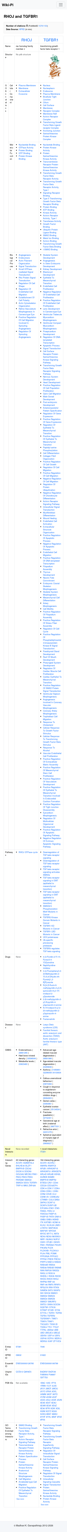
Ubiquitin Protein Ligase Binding (50, 231)
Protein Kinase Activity (49, 149)
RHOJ (26, 39)
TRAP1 (50, 1321)
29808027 (47, 1143)
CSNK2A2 (54, 1196)
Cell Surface (48, 105)
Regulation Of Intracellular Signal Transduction (51, 1453)
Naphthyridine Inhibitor (49, 967)
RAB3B (50, 1267)
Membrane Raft (50, 113)
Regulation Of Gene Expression (52, 415)
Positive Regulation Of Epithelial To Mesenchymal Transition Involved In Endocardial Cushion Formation (51, 794)
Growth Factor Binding (49, 225)
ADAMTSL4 (28, 1162)
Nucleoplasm (49, 88)
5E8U (53, 1402)
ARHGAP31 (45, 1171)
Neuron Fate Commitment (49, 579)
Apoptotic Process (51, 345)
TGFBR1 (51, 39)
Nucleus (46, 85)
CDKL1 (49, 1191)
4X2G (42, 1399)
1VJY (48, 1385)
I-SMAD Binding (50, 249)
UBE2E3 (49, 1332)
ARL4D (43, 1174)
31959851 (56, 1069)
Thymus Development (49, 573)
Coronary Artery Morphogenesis (50, 712)
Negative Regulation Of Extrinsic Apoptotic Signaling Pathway (52, 842)
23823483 (23, 1063)
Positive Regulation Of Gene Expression (52, 420)
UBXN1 (43, 1335)
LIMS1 (58, 1225)
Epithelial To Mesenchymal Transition (49, 280)
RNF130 (51, 1281)
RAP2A (48, 1270)
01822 (43, 1354)
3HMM (43, 1394)
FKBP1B (44, 1216)
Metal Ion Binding (51, 238)
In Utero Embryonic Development (51, 265)
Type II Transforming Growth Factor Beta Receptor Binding (52, 201)
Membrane (23, 88)
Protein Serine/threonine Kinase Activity (50, 156)
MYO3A (52, 1230)
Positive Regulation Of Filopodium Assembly (51, 614)
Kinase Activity (50, 212)
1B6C (42, 1382)
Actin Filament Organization (25, 262)
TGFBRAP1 (45, 1318)
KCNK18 (56, 1222)
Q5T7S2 (44, 1377)
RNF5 (50, 1284)
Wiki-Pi (7, 5)
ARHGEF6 (56, 1171)
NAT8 (56, 1233)
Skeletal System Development (50, 256)
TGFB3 (43, 1315)
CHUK (49, 1193)
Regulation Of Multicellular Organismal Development (49, 822)
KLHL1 (43, 1225)
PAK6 (30, 1176)
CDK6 (42, 1191)
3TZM (42, 1396)
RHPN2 (43, 1281)
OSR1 (43, 1242)
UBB (56, 1329)
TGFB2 (58, 1312)
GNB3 (49, 1219)
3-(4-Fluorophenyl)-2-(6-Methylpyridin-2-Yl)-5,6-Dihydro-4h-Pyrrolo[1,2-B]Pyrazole (52, 976)
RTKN (56, 1287)
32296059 (47, 1072)
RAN (42, 1270)
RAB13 (50, 1261)
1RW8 (43, 1385)
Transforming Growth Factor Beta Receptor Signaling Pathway (52, 369)
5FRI (47, 1408)
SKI (42, 1293)
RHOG (43, 1278)
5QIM (42, 1411)
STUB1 (51, 1309)
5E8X (48, 1405)
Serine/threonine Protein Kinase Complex (50, 136)
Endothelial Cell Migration (50, 553)
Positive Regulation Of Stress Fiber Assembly (51, 623)
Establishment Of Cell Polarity (26, 299)
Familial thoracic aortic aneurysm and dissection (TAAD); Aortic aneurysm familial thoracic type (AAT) (52, 1037)
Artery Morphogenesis (50, 604)
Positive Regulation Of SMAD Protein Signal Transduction (52, 688)
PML (48, 1253)
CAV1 (50, 1182)
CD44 (55, 1182)
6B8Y (48, 1413)
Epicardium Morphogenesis (50, 814)
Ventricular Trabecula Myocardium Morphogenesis (52, 317)
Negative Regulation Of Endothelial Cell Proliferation (52, 294)
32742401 (47, 1117)
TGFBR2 (51, 1315)
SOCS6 (56, 1304)
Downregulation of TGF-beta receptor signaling (51, 855)
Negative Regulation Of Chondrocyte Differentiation (52, 495)
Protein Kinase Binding (25, 157)
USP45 (43, 1338)
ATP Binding (48, 209)
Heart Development (51, 382)
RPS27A (44, 1287)
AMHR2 (43, 1165)
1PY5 (53, 1382)
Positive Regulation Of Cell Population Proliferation (51, 388)
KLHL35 (50, 1225)
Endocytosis (24, 257)
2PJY (42, 1388)
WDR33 (43, 1341)
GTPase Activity (26, 147)
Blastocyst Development (49, 273)
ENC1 (51, 1208)
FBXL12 (51, 1210)
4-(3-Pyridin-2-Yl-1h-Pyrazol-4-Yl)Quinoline (52, 959)
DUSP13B (52, 1205)
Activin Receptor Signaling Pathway (51, 503)
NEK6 (42, 1236)
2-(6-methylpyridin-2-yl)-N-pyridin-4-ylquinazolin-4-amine (52, 1002)
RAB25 (57, 1261)
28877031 (54, 1126)
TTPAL (43, 1329)
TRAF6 (43, 1321)
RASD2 (55, 1270)
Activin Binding (50, 240)
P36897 (52, 1374)
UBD (42, 1332)
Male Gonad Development (49, 398)
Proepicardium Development (49, 333)
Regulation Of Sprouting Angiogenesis (25, 334)
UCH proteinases (50, 937)
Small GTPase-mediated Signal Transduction (26, 272)
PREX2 (57, 1259)
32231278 (47, 1131)
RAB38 (43, 1267)
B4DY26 (52, 1371)
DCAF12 (51, 1202)
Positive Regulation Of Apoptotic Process (51, 538)
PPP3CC (54, 1256)
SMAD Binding (49, 235)
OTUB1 (49, 1242)
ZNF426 (32, 1185)
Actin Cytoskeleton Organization (27, 304)
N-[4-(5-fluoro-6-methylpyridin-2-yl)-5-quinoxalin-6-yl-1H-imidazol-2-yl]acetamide (52, 991)
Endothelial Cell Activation (50, 522)
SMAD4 (19, 1182)
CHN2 (42, 1193)
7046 (42, 1346)
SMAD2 (27, 1179)
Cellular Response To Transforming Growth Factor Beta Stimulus (52, 740)
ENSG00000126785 (25, 1363)
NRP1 (42, 1239)
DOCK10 (20, 1171)
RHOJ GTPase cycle (28, 852)
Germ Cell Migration (52, 393)
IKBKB (55, 1219)
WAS (25, 1185)
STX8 (57, 1309)
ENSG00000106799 (49, 1363)
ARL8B (50, 1174)
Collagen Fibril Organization (49, 457)
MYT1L (50, 1233)
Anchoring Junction (51, 130)
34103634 (56, 1072)
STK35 (52, 1307)
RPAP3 (57, 1284)
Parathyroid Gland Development (51, 653)
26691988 (47, 1058)
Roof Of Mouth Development (49, 658)
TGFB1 (51, 1312)
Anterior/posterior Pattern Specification (52, 409)
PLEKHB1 (44, 1250)
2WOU (55, 1388)
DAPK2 (43, 1202)
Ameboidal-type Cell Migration (28, 1483)
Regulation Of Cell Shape (27, 285)
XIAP (50, 1341)
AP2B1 (43, 1168)
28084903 (47, 1097)
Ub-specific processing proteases (48, 942)
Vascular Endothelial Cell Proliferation (52, 755)
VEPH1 (50, 1338)
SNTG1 (43, 1304)
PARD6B (20, 1179)
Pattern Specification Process (28, 1458)
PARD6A (50, 1244)
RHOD (58, 1276)
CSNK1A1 (44, 1196)
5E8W (43, 1405)
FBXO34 (44, 1213)
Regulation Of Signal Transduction (52, 1475)
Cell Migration (25, 1478)
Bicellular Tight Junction (49, 98)
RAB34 (52, 1264)
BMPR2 (52, 1179)
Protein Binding (25, 150)
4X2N (59, 1399)
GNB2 (43, 1219)
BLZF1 (28, 1165)
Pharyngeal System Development (52, 664)
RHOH (50, 1278)
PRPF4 (43, 1261)
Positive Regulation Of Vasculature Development (51, 781)
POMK (54, 1253)
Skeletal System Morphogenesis (50, 593)
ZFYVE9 (57, 1341)
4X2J (48, 1399)
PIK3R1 (58, 1244)
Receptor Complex (51, 110)
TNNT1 (54, 1318)
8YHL (48, 1416)
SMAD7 (43, 1301)
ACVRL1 (51, 1162)
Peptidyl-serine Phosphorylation (50, 449)
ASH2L (57, 1174)
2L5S (54, 1385)
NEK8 (48, 1236)
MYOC (43, 1233)
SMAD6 (51, 1298)
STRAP (43, 1309)
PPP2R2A (44, 1256)
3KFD (54, 1394)
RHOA (51, 1276)
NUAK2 (49, 1239)
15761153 (42, 25)
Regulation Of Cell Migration (51, 469)
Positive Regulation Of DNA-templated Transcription (51, 560)
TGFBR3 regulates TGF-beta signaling (51, 950)
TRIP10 (19, 1185)
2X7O (42, 1391)
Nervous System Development (50, 378)
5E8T (48, 1402)
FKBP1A (52, 1213)
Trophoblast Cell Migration (50, 718)
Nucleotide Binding (27, 144)
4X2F (54, 1396)
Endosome (48, 90)
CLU (54, 1193)
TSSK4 (43, 1326)
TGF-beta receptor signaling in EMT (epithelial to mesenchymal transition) (51, 883)
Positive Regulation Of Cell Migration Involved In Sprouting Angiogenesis (27, 323)
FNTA (51, 1216)
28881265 (23, 1052)
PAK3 (18, 1176)
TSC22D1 (44, 1324)
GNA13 (58, 1216)
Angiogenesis (25, 254)
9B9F (54, 1416)
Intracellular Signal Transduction (51, 508)
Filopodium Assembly (48, 568)
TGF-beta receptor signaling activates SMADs (51, 872)
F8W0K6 (44, 1374)
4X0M (48, 1396)
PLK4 (42, 1253)
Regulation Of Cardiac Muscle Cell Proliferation (52, 671)
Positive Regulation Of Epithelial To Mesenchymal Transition (51, 440)
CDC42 (28, 1168)
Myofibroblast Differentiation (49, 514)
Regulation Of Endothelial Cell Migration (26, 291)
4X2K (53, 1399)
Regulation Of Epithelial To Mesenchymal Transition (49, 429)
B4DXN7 (44, 1371)
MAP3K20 (53, 1227)
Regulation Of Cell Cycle (51, 630)
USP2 (57, 1335)
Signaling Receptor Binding (51, 194)
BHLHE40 (20, 1165)
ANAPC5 (52, 1165)
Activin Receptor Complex (50, 118)
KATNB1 (48, 1222)
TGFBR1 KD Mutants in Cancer (51, 927)
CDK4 (57, 1188)
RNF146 (44, 1284)
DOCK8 (27, 1171)
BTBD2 (43, 1182)
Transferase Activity (52, 221)
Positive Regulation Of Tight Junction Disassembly (51, 807)
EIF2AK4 (44, 1208)
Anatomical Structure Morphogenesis (25, 1473)
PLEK (50, 1247)
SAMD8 (43, 1290)
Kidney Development (52, 269)
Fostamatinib (49, 1019)
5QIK (52, 1408)
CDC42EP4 (52, 1185)
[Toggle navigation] (60, 5)
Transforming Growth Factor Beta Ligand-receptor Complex (52, 125)
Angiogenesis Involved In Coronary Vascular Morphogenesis (52, 703)
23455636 (47, 1066)
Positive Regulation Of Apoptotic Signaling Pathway (51, 832)
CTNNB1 (44, 1199)
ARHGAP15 (52, 1168)
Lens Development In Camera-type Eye (52, 310)
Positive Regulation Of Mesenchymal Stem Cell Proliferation (51, 771)
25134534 (55, 1109)
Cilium (46, 102)
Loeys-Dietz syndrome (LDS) (50, 1026)
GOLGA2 (20, 1174)
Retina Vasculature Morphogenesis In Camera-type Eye (27, 311)
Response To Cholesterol (49, 723)
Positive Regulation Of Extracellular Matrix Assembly (51, 761)
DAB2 (57, 1199)
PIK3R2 (43, 1247)
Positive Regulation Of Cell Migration (51, 474)
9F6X (59, 1416)
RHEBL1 (44, 1276)
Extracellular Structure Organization (48, 529)
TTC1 (49, 1326)
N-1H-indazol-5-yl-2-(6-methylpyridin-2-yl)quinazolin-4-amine (52, 1012)
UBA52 (50, 1329)
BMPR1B (20, 1168)
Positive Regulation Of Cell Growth (51, 463)
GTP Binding (24, 153)
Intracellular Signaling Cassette (51, 1480)
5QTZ (48, 1411)
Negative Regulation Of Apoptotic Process (52, 546)
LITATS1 (44, 1227)
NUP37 (56, 1239)
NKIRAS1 (56, 1236)
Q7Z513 (19, 1371)
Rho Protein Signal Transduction (27, 279)
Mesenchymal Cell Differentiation (51, 599)
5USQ (43, 1413)
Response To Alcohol (49, 749)
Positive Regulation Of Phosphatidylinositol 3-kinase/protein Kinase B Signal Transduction (52, 641)
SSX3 (26, 1182)
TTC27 (56, 1326)
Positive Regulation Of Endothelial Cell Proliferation (51, 303)
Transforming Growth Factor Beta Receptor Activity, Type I (52, 185)
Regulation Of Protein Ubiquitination (49, 487)
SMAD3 (51, 1295)
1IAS (48, 1382)
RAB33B (44, 1264)
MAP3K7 (44, 1230)
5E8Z (54, 1405)
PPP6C (43, 1259)
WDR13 (58, 1338)
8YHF (42, 1416)
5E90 (42, 1408)
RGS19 (51, 1273)
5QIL (58, 1408)
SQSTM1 (44, 1307)
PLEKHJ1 (54, 1250)
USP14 (51, 1335)
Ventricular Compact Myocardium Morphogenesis (52, 325)
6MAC (54, 1413)
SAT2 (50, 1290)
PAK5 (24, 1176)
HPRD (22, 29)
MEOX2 (28, 1174)
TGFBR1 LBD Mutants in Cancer (51, 933)
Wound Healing (50, 518)
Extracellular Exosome (24, 92)
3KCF (49, 1394)
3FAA (48, 1391)
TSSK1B (53, 1324)
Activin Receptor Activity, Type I (50, 217)
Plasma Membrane (27, 85)
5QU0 (54, 1411)
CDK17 (50, 1188)
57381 (18, 1346)
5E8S (42, 1402)
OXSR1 (56, 1242)
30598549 (31, 1058)
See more (20, 1499)
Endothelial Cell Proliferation (50, 287)
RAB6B (58, 1267)
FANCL (43, 1210)
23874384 (47, 1083)
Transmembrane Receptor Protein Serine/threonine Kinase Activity (50, 166)
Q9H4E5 (27, 1371)
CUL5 (51, 1199)
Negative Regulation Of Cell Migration (52, 480)
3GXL (54, 1391)
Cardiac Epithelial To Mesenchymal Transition (52, 679)
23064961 (47, 1103)
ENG (57, 1208)
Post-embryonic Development (50, 403)
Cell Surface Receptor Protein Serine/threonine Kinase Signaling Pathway (50, 357)
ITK (41, 1222)
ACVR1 (19, 1162)
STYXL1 (44, 1312)
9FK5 (42, 1419)
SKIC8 (47, 1293)
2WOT (48, 1388)
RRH (51, 1287)
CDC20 (43, 1185)
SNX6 (50, 1304)
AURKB (43, 1176)
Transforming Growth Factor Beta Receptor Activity (52, 175)
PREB (50, 1259)
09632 (18, 1354)
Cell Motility (48, 608)
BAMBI (51, 1176)
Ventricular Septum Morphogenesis (51, 695)
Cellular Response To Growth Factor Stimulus (51, 730)
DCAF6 (43, 1205)
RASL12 (44, 1273)
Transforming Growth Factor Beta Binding (52, 245)
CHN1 (55, 1191)
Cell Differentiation (51, 453)
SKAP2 (56, 1290)
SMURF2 (52, 1301)
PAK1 (34, 1174)
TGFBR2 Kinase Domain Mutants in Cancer (51, 920)
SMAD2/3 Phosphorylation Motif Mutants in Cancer (50, 910)
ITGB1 (43, 1151)
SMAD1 (54, 1293)
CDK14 (43, 1188)
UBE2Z (56, 1332)
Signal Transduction (27, 266)
